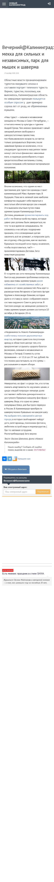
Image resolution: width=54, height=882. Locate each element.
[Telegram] (9, 458)
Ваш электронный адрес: (15, 487)
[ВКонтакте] (4, 458)
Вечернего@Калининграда (17, 480)
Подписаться (43, 491)
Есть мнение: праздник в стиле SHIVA (23, 573)
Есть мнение (8, 570)
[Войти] (49, 3)
